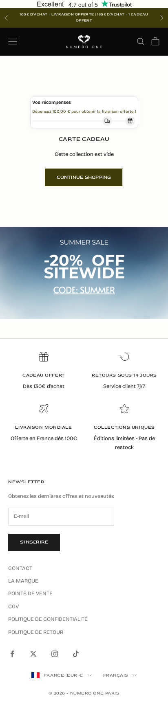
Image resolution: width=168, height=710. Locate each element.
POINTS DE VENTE (30, 593)
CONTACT (20, 568)
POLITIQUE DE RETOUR (35, 632)
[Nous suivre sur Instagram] (55, 654)
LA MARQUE (23, 581)
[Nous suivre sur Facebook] (12, 654)
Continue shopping (84, 177)
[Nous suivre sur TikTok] (76, 654)
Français (115, 675)
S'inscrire (34, 542)
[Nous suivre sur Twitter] (33, 654)
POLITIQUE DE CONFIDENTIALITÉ (48, 619)
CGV (13, 606)
